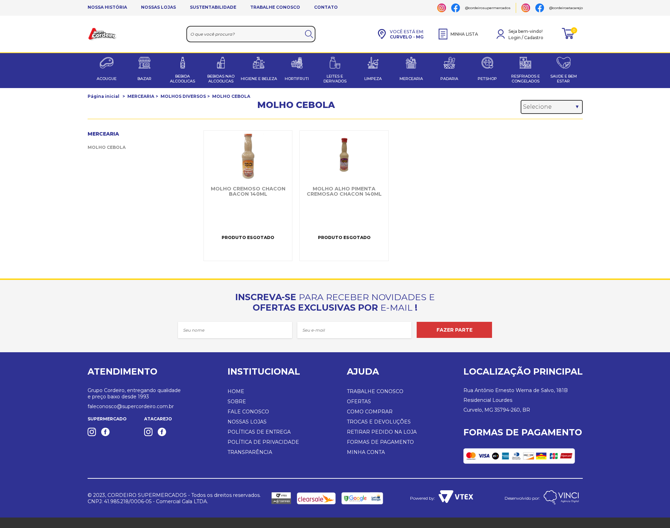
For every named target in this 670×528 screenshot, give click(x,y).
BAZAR (144, 78)
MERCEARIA (411, 78)
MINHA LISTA (464, 34)
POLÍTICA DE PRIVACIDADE (263, 442)
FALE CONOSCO (248, 411)
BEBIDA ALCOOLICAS (182, 79)
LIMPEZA (373, 78)
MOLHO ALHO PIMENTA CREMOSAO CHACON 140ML (344, 191)
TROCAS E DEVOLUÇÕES (379, 422)
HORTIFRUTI (297, 78)
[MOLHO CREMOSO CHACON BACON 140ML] (248, 156)
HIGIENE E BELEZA (259, 78)
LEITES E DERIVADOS (335, 79)
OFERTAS (359, 401)
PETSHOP (487, 78)
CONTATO (326, 7)
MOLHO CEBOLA (231, 96)
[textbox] (251, 34)
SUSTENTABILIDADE (213, 7)
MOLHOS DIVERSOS (183, 96)
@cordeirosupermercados (488, 8)
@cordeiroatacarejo (566, 8)
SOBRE (237, 401)
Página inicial (103, 96)
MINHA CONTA (366, 452)
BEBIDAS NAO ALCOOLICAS (220, 79)
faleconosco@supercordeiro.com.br (131, 406)
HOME (236, 391)
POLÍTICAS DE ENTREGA (259, 432)
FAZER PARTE (454, 330)
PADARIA (449, 78)
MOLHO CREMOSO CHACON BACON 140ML (248, 191)
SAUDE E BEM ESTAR (563, 79)
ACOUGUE (107, 78)
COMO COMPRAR (370, 411)
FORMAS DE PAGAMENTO (380, 442)
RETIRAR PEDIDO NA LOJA (382, 432)
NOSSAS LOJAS (158, 7)
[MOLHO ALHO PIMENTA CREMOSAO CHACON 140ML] (344, 156)
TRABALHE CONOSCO (275, 7)
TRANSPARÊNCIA (250, 452)
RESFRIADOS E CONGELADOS (525, 79)
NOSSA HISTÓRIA (107, 7)
